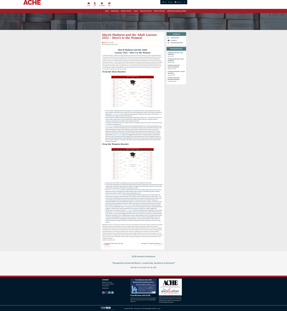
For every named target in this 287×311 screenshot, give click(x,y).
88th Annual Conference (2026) (176, 11)
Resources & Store (146, 11)
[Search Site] (184, 2)
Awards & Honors (126, 11)
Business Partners (159, 11)
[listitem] (176, 54)
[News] (109, 3)
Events (136, 11)
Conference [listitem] (174, 40)
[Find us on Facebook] (103, 292)
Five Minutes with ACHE (110, 44)
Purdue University (110, 126)
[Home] (89, 3)
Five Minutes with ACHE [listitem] (177, 42)
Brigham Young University (125, 205)
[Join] (95, 3)
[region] (152, 244)
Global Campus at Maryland (115, 189)
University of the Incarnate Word (114, 194)
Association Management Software (107, 309)
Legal (159, 308)
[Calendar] (102, 3)
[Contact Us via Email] (112, 292)
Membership (115, 11)
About (107, 11)
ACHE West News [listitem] (175, 38)
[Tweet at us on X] (106, 292)
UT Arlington (129, 210)
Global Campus (118, 134)
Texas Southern (116, 114)
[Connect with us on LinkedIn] (109, 292)
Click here (133, 298)
